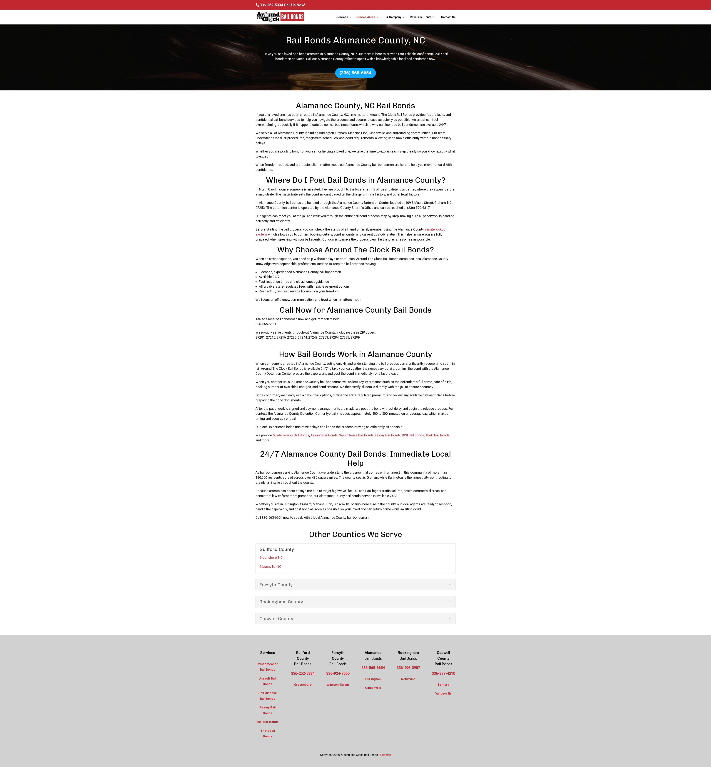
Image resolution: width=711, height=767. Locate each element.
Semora (443, 684)
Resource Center (421, 17)
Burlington (373, 679)
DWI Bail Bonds (267, 722)
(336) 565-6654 (355, 72)
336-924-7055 (338, 673)
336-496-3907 (408, 667)
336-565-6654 (373, 667)
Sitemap (385, 755)
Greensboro (303, 684)
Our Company (392, 17)
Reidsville (408, 679)
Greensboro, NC (271, 557)
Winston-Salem (338, 684)
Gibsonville (373, 688)
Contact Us (448, 17)
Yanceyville (443, 693)
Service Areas (365, 17)
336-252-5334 (271, 5)
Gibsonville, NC (270, 567)
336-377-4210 (443, 673)
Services (342, 17)
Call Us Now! (294, 5)
